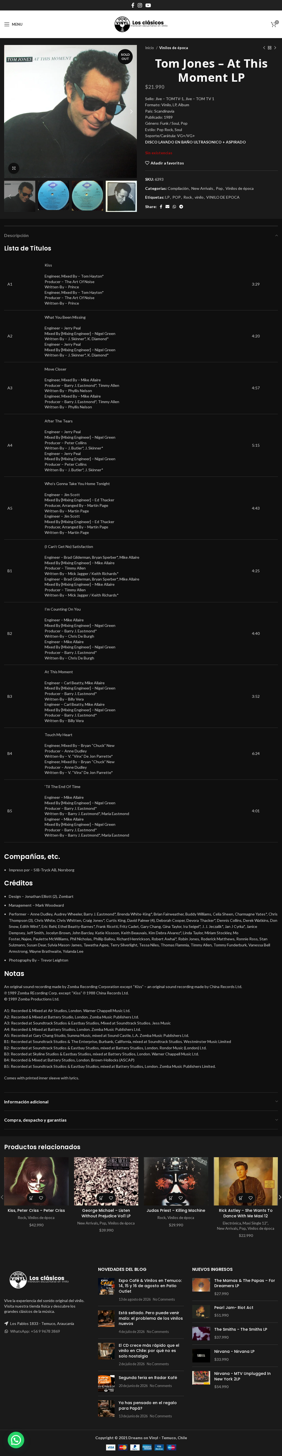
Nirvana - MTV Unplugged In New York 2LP (242, 1376)
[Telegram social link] (181, 206)
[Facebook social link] (133, 5)
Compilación (178, 188)
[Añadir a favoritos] (41, 1198)
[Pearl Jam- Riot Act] (201, 1312)
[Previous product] (264, 48)
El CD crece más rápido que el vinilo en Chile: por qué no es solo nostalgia (149, 1351)
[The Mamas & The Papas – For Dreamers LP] (201, 1287)
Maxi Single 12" (255, 1223)
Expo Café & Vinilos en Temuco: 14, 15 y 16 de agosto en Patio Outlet (150, 1286)
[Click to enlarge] (13, 168)
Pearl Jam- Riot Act (233, 1307)
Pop (219, 188)
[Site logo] (141, 24)
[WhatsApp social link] (174, 206)
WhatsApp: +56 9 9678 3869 (35, 1331)
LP (167, 197)
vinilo (199, 197)
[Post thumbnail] (106, 1290)
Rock (187, 197)
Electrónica (232, 1223)
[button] (31, 1198)
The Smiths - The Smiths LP (240, 1329)
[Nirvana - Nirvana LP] (201, 1355)
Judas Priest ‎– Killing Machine (176, 1210)
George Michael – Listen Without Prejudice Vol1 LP (106, 1213)
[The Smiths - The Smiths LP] (201, 1333)
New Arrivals (202, 188)
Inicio (150, 48)
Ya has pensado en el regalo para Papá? (148, 1405)
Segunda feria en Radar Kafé (148, 1377)
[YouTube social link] (148, 5)
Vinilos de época (173, 48)
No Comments (164, 1299)
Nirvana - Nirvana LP (234, 1351)
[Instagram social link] (140, 5)
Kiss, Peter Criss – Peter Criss (36, 1210)
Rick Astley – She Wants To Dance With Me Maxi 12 (246, 1213)
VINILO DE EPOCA (223, 197)
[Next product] (275, 48)
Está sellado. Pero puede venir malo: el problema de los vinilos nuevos (151, 1318)
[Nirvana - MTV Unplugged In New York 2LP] (201, 1380)
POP (176, 197)
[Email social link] (167, 206)
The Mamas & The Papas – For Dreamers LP (244, 1283)
